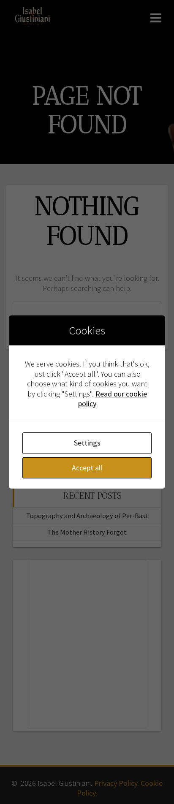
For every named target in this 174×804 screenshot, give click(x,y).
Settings (87, 443)
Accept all (87, 468)
